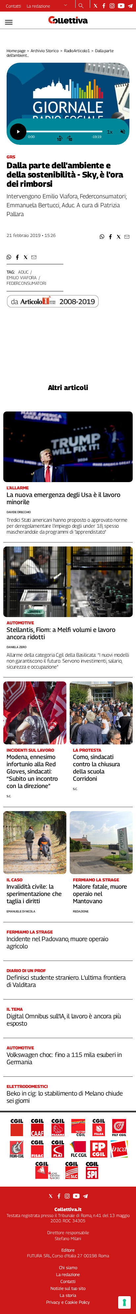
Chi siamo (68, 1267)
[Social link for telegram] (130, 5)
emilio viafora (22, 277)
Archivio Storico (45, 50)
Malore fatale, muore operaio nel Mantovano (100, 893)
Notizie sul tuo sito (68, 1288)
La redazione (38, 6)
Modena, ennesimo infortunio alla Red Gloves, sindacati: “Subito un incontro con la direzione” (32, 771)
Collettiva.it (68, 1209)
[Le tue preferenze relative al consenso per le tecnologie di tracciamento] (124, 1302)
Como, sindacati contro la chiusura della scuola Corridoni (96, 767)
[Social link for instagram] (112, 5)
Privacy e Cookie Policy (68, 1302)
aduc (23, 272)
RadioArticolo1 (77, 50)
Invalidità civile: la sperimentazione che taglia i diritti (34, 893)
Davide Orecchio (19, 512)
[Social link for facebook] (103, 5)
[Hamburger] (9, 22)
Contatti (13, 6)
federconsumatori (26, 283)
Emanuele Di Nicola (21, 911)
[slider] (64, 131)
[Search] (81, 6)
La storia (68, 1295)
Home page (16, 50)
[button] (102, 236)
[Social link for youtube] (121, 5)
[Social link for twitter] (95, 5)
